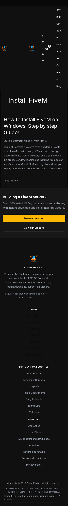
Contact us (34, 425)
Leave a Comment (13, 140)
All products (34, 316)
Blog (58, 86)
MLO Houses (34, 373)
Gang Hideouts (34, 399)
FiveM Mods (34, 348)
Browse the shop (34, 218)
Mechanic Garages (34, 380)
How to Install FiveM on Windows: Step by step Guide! (31, 126)
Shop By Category (58, 23)
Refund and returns (34, 451)
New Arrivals (58, 51)
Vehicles (34, 412)
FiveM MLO (34, 335)
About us (34, 445)
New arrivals (34, 322)
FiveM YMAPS (34, 354)
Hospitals (34, 386)
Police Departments (34, 392)
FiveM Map (34, 341)
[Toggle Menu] (57, 10)
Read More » (11, 180)
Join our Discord (34, 227)
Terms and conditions (34, 458)
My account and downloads (34, 438)
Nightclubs (34, 405)
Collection (58, 72)
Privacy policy (34, 464)
